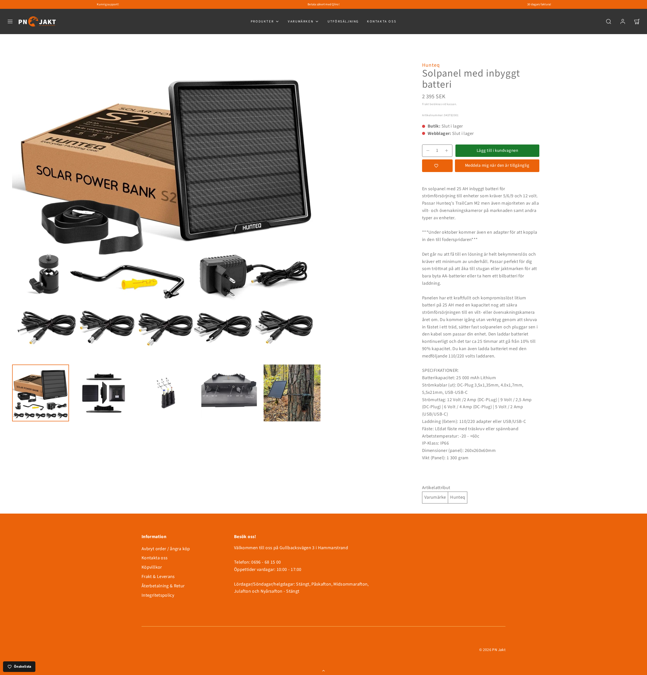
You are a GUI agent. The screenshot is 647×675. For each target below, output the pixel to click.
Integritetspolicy (158, 595)
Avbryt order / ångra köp (166, 549)
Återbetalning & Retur (163, 586)
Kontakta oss (155, 558)
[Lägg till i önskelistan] (437, 165)
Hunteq (431, 65)
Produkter (262, 21)
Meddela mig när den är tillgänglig (497, 165)
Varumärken (300, 21)
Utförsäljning (343, 21)
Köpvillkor (152, 567)
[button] (10, 21)
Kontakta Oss (381, 21)
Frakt (425, 104)
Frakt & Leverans (158, 576)
